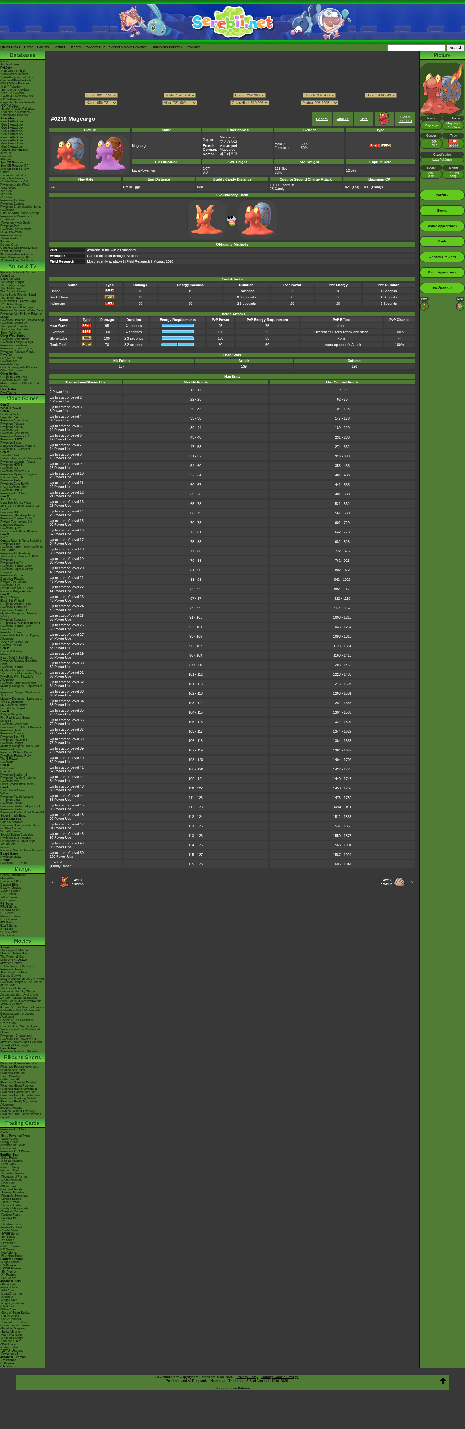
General (322, 119)
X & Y (4, 537)
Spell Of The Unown (13, 959)
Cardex (5, 172)
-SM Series (7, 1236)
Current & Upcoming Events (18, 247)
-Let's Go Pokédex (12, 93)
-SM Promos (8, 1271)
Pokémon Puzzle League (16, 796)
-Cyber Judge (9, 1347)
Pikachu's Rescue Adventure (19, 1066)
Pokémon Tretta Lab (13, 607)
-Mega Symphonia (12, 1303)
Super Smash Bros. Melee (17, 784)
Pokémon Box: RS (12, 736)
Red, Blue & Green (12, 790)
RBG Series (8, 894)
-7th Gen (6, 197)
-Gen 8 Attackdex (11, 143)
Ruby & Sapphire (11, 714)
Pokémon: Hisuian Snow (16, 348)
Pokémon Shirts (10, 235)
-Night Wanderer (11, 1334)
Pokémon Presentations (16, 228)
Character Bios (10, 278)
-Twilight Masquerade (14, 1208)
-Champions (8, 187)
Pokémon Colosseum (14, 724)
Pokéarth (193, 47)
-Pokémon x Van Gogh (15, 222)
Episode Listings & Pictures (18, 272)
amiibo (4, 847)
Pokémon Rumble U (13, 610)
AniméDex (7, 275)
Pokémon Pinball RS (13, 739)
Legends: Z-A (9, 417)
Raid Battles (8, 1148)
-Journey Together (12, 1192)
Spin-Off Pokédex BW (14, 168)
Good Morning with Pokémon (19, 367)
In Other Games (11, 828)
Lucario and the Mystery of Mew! (22, 978)
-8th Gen (6, 194)
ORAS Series (9, 932)
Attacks (343, 119)
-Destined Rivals (11, 1189)
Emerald (5, 720)
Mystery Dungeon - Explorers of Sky (21, 687)
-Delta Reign (8, 1157)
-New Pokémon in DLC (15, 257)
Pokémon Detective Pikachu (19, 1051)
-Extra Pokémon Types (15, 1135)
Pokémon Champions (14, 420)
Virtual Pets (8, 844)
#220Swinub (386, 882)
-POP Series (8, 1277)
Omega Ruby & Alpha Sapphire (20, 540)
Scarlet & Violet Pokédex (128, 47)
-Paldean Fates (10, 1214)
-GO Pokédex (9, 105)
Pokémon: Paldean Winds (17, 351)
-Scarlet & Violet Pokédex (17, 108)
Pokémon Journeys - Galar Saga (21, 310)
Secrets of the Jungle (14, 1045)
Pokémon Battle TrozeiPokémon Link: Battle (21, 548)
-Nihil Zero (7, 1290)
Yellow (4, 793)
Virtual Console (10, 831)
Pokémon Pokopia (12, 423)
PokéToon (6, 354)
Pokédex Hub (94, 47)
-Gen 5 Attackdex (11, 134)
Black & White (9, 597)
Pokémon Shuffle (11, 562)
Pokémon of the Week (15, 184)
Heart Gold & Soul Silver (16, 657)
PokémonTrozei (10, 749)
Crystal (5, 771)
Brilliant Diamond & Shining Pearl (21, 458)
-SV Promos (8, 1265)
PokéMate (7, 762)
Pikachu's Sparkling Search (18, 1098)
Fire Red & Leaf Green (15, 717)
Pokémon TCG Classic (15, 1151)
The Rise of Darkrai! (13, 988)
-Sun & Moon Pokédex (15, 89)
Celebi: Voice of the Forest (18, 966)
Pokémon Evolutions (13, 345)
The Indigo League (12, 282)
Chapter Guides (10, 887)
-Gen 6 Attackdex (11, 137)
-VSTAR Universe (11, 1350)
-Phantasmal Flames (14, 1176)
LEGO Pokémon (11, 232)
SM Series (7, 935)
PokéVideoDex (10, 364)
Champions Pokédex (167, 47)
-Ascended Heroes (12, 1173)
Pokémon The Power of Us (18, 1038)
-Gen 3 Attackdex (11, 127)
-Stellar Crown (9, 1202)
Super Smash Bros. (13, 815)
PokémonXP (8, 210)
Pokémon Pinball (11, 803)
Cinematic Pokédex (13, 175)
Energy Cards (9, 1142)
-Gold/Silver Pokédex (14, 74)
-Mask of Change (11, 1338)
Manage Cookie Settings (280, 1377)
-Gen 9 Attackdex (11, 146)
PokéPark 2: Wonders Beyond (20, 622)
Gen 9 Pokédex (405, 119)
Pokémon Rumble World (16, 565)
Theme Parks (9, 238)
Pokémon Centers (12, 203)
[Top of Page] (443, 1380)
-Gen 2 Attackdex (11, 124)
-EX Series (7, 1249)
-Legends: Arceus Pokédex (18, 102)
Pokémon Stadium (12, 809)
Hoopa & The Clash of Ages (18, 1026)
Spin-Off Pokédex (11, 162)
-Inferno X (6, 1296)
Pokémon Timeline (12, 200)
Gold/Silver (7, 768)
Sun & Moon (8, 499)
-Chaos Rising (9, 1167)
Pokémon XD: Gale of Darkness (21, 727)
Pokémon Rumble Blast (15, 626)
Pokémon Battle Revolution (18, 682)
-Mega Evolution (11, 1179)
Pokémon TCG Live (13, 493)
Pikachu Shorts (22, 1057)
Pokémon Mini (9, 780)
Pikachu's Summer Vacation (18, 1063)
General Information (13, 875)
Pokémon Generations (14, 338)
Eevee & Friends (11, 1107)
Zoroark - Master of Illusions (19, 997)
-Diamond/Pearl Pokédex (16, 80)
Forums (43, 47)
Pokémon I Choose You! (16, 1035)
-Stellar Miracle (10, 1331)
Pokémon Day (9, 225)
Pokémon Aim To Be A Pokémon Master (21, 315)
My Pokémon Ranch (13, 705)
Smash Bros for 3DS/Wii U (18, 588)
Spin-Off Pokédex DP (14, 165)
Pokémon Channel (12, 733)
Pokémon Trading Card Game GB (22, 812)
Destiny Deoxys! (11, 975)
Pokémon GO (9, 430)
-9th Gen (6, 191)
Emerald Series (10, 909)
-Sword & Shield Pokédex (17, 96)
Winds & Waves (11, 407)
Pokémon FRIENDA (13, 863)
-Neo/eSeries (8, 1252)
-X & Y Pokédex (10, 86)
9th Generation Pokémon (16, 254)
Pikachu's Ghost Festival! (17, 1085)
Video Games (23, 398)
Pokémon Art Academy (15, 553)
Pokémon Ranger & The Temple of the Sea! (21, 983)
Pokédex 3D (8, 629)
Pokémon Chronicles (14, 323)
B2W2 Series (8, 925)
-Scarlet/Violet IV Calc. (15, 181)
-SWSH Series (9, 1233)
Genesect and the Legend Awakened (17, 1015)
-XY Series (7, 1240)
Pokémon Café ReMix (14, 433)
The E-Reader (9, 758)
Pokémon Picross (11, 575)
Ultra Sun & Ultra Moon (15, 502)
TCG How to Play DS (14, 641)
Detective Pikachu (12, 524)
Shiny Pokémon (10, 332)
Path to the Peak (11, 357)
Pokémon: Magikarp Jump (17, 515)
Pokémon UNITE (11, 439)
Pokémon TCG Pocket (15, 449)
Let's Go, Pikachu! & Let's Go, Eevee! (20, 507)
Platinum (6, 654)
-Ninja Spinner (9, 1287)
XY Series (6, 928)
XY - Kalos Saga (11, 304)
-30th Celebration (11, 1160)
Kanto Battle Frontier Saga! (18, 294)
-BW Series (7, 1243)
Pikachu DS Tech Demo (16, 752)
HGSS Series (9, 919)
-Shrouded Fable (11, 1205)
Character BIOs (10, 881)
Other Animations (11, 370)
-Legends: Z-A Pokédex (15, 111)
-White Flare (8, 1186)
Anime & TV (22, 266)
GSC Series (8, 900)
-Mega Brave (8, 1300)
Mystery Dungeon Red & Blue (20, 746)
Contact (59, 47)
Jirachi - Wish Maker (14, 972)
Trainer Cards (9, 1138)
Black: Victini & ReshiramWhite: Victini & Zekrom (21, 1002)
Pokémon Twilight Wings (16, 342)
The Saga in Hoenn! (13, 291)
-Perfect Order (9, 1170)
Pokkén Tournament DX (16, 521)
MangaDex (7, 878)
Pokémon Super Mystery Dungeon (16, 570)
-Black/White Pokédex (14, 83)
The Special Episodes (14, 326)
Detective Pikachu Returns (18, 445)
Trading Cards (22, 1123)
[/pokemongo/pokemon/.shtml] (232, 109)
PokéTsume (8, 392)
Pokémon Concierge (13, 376)
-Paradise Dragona (12, 1328)
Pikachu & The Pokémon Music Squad (21, 1116)
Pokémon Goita (10, 856)
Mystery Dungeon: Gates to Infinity (18, 615)
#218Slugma (78, 882)
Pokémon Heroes (11, 969)
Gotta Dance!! (9, 1079)
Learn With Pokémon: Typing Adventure (19, 637)
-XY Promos (8, 1274)
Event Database (11, 251)
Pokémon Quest (11, 528)
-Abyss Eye (8, 1284)
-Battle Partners (10, 1319)
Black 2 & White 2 (12, 600)
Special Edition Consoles (16, 834)
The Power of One (12, 956)
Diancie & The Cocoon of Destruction (17, 1021)
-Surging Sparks (10, 1198)
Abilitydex (6, 159)
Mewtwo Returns (11, 963)
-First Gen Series (11, 1255)
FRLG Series (8, 906)
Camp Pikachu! (10, 1076)
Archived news (10, 64)
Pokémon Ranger (11, 743)
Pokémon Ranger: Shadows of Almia (20, 694)
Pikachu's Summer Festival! (18, 1082)
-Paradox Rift (9, 1217)
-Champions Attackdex (15, 149)
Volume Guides (10, 890)
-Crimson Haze (10, 1341)
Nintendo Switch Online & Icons (21, 850)
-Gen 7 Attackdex (11, 140)
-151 (3, 1221)
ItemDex (6, 153)
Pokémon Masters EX (14, 436)
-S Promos (7, 1363)
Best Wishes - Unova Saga (18, 301)
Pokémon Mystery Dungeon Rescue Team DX (18, 476)
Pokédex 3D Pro (11, 632)
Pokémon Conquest (13, 619)
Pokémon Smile (10, 480)
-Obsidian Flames (11, 1224)
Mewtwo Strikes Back (14, 953)
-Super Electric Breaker (15, 1325)
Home (28, 47)
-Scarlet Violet (9, 1230)
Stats (364, 119)
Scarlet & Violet (10, 414)
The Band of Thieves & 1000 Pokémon (19, 558)
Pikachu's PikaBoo (12, 1073)
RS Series (7, 903)
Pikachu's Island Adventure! (18, 1088)
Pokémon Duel (10, 584)
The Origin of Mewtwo (14, 950)
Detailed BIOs (9, 884)
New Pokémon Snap (13, 486)
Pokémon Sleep (10, 442)
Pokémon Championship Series (20, 206)
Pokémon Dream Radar (15, 603)
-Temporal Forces (11, 1211)
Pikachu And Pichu (12, 1069)
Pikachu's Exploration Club (17, 1092)
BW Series (7, 922)
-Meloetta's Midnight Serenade (20, 1010)
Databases (22, 55)
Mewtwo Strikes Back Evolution (21, 1042)
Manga (23, 869)
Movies (22, 941)
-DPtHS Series (10, 1246)
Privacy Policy (247, 1377)
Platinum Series (10, 916)
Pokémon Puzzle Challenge (18, 777)
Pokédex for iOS (11, 645)
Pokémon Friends (11, 426)
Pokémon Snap (10, 799)
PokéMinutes (8, 361)
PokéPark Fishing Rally (15, 755)
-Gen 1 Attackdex (11, 121)
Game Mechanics (11, 178)
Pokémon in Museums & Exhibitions (16, 218)
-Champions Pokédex (14, 115)
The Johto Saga (10, 288)
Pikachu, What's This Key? (18, 1111)
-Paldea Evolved (11, 1227)
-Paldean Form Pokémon (16, 260)
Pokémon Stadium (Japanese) (20, 806)
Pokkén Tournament (13, 581)
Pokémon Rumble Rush (16, 518)
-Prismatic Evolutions (14, 1195)
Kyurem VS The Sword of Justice (22, 1007)
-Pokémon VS (9, 1353)
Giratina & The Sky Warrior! (18, 991)
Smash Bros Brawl (12, 708)
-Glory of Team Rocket (15, 1312)
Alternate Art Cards (13, 1145)
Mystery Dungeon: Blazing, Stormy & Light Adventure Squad (21, 672)
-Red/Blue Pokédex (13, 70)
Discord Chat (9, 244)
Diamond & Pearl (11, 651)
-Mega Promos (10, 1262)
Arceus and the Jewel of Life (19, 994)
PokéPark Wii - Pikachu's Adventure (17, 678)
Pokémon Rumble (12, 667)
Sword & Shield (10, 455)
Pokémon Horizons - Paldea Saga (22, 320)
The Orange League (13, 285)
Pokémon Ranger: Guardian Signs (18, 662)
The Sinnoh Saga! (12, 297)
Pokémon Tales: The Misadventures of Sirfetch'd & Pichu (19, 383)
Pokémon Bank (10, 543)
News (4, 61)
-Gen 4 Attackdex (11, 130)
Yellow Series (9, 897)
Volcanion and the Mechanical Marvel (20, 1031)
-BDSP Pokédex (11, 99)
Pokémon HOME (11, 464)
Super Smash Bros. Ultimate (19, 531)
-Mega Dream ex (11, 1293)
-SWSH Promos (10, 1268)
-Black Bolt (7, 1183)
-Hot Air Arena (9, 1315)
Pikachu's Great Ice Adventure (20, 1095)
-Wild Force (8, 1344)
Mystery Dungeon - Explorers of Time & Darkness (21, 700)
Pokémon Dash (10, 730)
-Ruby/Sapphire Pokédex (16, 77)
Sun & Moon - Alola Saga (16, 307)
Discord (75, 47)
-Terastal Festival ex (13, 1322)
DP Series (7, 913)
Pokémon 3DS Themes (15, 837)
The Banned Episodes (14, 329)
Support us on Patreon (232, 1388)
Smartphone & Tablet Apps (17, 841)
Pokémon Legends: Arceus (18, 461)
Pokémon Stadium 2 (13, 774)
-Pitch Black (8, 1164)
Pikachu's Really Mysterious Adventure (19, 1103)
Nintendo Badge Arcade (15, 591)
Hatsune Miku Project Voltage (20, 213)
